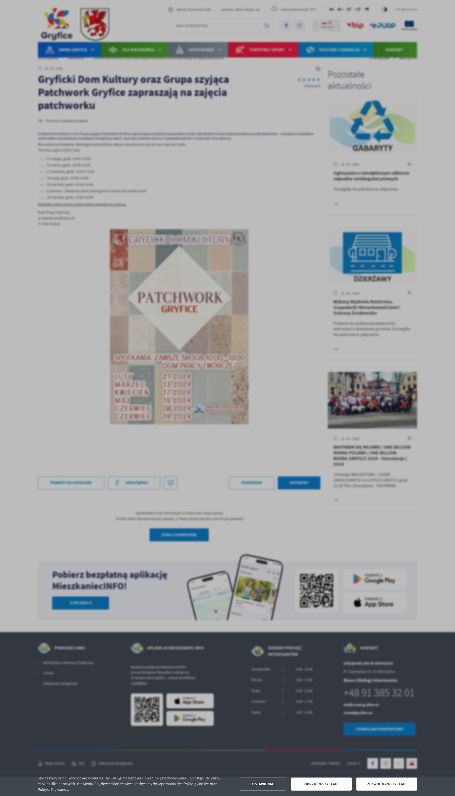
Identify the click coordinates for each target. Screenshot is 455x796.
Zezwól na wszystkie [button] (386, 784)
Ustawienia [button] (262, 784)
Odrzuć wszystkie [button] (321, 784)
